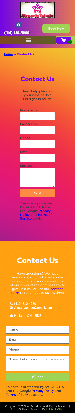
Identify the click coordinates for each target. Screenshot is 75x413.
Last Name (29, 124)
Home (8, 54)
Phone (25, 138)
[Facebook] (19, 25)
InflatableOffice (55, 409)
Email (24, 152)
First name (29, 110)
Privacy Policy (43, 391)
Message (27, 166)
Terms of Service (19, 395)
